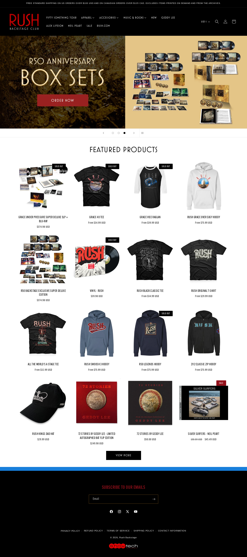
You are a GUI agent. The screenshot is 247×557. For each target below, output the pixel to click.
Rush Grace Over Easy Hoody (203, 217)
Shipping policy (144, 531)
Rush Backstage (128, 538)
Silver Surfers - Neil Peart (203, 434)
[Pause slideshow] (143, 133)
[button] (88, 18)
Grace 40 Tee (96, 217)
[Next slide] (134, 133)
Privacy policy (70, 531)
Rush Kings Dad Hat (43, 434)
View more (123, 455)
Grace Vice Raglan (150, 217)
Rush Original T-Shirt (203, 291)
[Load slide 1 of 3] (113, 133)
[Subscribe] (154, 499)
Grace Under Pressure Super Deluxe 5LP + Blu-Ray (43, 219)
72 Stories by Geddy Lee (150, 434)
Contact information (172, 531)
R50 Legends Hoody (150, 364)
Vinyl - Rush (97, 291)
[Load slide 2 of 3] (119, 133)
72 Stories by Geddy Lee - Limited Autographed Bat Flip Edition (96, 436)
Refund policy (93, 531)
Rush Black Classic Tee (150, 291)
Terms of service (118, 531)
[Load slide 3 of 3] (124, 133)
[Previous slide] (103, 133)
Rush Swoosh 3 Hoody (96, 364)
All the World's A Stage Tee (43, 364)
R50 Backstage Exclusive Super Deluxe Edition (43, 293)
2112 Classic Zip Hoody (203, 364)
